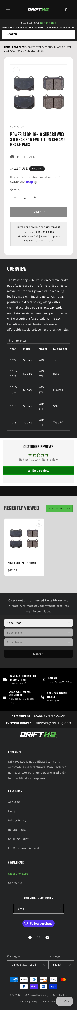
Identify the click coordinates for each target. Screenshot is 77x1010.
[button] (8, 9)
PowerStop (19, 47)
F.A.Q (11, 811)
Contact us (15, 883)
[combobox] (38, 34)
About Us (14, 802)
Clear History (61, 508)
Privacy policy (29, 1001)
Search (38, 653)
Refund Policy (17, 829)
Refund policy (60, 995)
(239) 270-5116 (48, 23)
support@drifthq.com (38, 723)
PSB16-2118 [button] (26, 156)
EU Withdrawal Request (23, 848)
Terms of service (50, 1001)
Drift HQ (22, 995)
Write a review (38, 470)
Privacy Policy (17, 820)
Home (7, 47)
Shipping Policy (18, 839)
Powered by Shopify (38, 995)
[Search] (70, 34)
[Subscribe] (59, 909)
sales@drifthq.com (38, 715)
